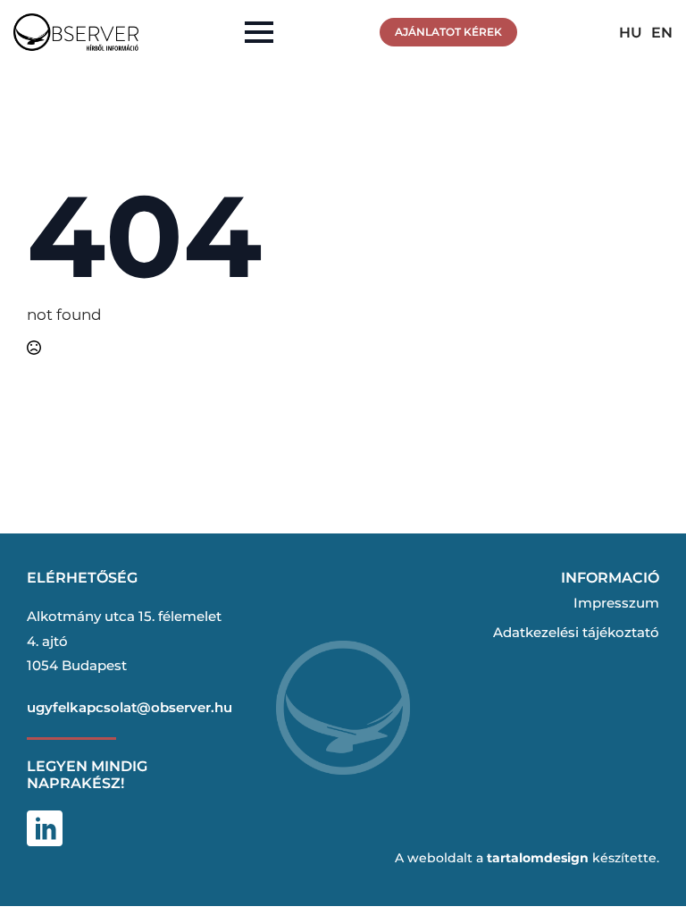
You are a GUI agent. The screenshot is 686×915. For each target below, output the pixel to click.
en (662, 32)
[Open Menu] (259, 32)
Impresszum (616, 602)
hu (630, 32)
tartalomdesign (538, 858)
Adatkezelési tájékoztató (576, 632)
